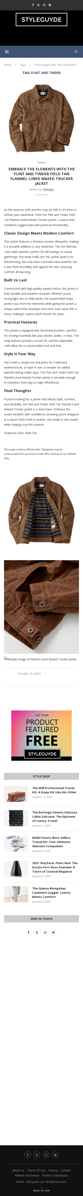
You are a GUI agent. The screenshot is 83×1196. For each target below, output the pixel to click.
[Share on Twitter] (41, 681)
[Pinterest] (50, 5)
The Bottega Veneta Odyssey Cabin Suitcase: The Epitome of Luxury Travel (54, 816)
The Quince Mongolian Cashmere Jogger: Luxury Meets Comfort (51, 892)
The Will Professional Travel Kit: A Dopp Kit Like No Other (54, 790)
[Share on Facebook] (37, 681)
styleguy (48, 189)
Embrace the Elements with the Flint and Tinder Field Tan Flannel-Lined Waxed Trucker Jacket (41, 176)
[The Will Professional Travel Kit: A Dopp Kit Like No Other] (16, 794)
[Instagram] (44, 5)
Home (7, 65)
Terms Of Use (36, 1170)
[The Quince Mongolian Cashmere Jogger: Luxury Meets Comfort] (16, 894)
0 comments (57, 673)
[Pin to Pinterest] (46, 681)
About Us (18, 1170)
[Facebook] (33, 5)
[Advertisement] (42, 38)
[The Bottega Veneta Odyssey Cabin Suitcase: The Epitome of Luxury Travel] (16, 818)
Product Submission (55, 1175)
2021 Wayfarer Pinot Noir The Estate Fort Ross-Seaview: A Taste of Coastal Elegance (55, 867)
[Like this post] (32, 681)
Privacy (53, 1170)
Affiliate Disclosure (27, 1175)
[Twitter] (38, 5)
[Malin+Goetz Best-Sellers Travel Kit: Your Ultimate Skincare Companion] (16, 844)
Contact (65, 1170)
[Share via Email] (50, 681)
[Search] (76, 52)
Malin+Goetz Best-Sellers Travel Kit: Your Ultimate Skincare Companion (51, 842)
